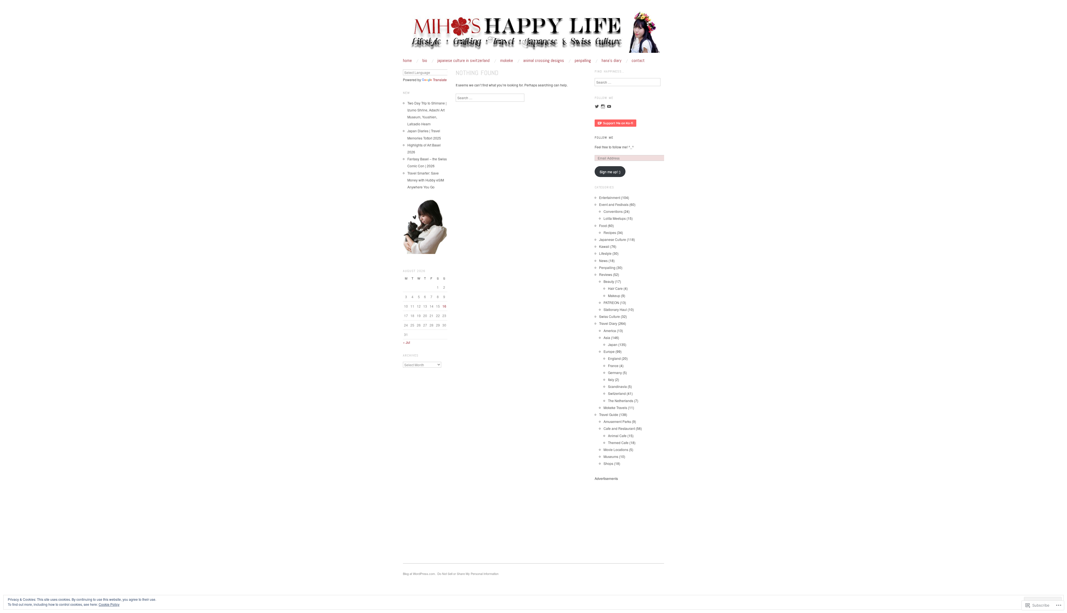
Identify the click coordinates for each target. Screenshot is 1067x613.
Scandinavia (617, 386)
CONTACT (638, 60)
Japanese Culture (612, 239)
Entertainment (609, 197)
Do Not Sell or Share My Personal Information (467, 573)
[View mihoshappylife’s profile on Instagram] (603, 106)
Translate (440, 79)
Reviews (605, 274)
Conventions (613, 211)
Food (603, 225)
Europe (609, 351)
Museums (611, 456)
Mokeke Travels (615, 407)
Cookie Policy (109, 604)
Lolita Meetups (615, 218)
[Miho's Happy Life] (533, 34)
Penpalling (607, 267)
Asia (607, 337)
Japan (612, 344)
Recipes (610, 232)
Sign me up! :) (610, 171)
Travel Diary (608, 323)
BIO (424, 60)
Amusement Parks (617, 421)
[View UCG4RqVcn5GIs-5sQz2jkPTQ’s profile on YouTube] (609, 106)
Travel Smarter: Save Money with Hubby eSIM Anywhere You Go (425, 180)
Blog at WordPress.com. (419, 573)
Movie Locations (616, 449)
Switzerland (617, 393)
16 (444, 306)
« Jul (406, 342)
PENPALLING (583, 60)
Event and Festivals (614, 204)
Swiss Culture (609, 316)
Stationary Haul (615, 309)
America (610, 330)
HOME (407, 60)
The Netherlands (620, 400)
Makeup (614, 295)
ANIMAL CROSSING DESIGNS (543, 60)
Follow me (604, 137)
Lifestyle (605, 253)
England (614, 358)
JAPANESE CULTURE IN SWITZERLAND (463, 60)
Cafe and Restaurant (619, 428)
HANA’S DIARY (611, 60)
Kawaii (604, 246)
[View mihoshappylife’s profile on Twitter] (597, 106)
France (613, 365)
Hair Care (615, 288)
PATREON (611, 302)
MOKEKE (506, 60)
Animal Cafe (617, 435)
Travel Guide (608, 414)
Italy (611, 379)
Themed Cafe (618, 442)
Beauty (609, 281)
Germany (615, 372)
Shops (608, 463)
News (603, 260)
